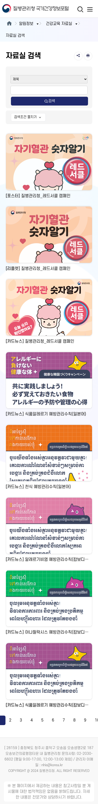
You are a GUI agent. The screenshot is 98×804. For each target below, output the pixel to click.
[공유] (78, 56)
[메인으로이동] (9, 24)
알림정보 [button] (26, 24)
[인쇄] (88, 56)
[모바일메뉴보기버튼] (90, 9)
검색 (51, 101)
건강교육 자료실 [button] (59, 24)
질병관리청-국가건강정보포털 (24, 9)
